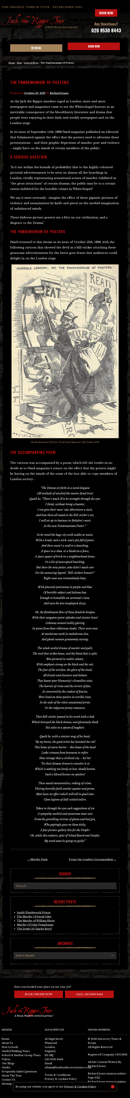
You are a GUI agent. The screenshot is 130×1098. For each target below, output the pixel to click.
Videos (6, 1059)
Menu (37, 48)
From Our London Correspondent (92, 859)
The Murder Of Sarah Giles (34, 916)
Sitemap (7, 1083)
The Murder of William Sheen (36, 920)
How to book (10, 1047)
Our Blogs (8, 1063)
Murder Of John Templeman (35, 924)
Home (11, 63)
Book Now (106, 13)
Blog (19, 63)
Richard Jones (59, 93)
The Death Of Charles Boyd (34, 928)
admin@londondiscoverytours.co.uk (68, 1067)
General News (31, 63)
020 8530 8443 (106, 30)
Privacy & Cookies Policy (61, 1079)
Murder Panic (37, 859)
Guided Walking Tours (16, 1051)
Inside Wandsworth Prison (33, 912)
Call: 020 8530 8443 (89, 994)
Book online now (38, 994)
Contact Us (8, 1079)
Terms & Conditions (58, 1074)
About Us (7, 1043)
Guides (6, 1067)
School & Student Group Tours (21, 1055)
